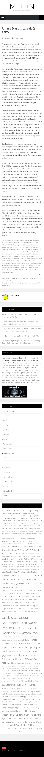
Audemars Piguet (9, 411)
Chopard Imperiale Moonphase (22, 370)
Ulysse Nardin (8, 491)
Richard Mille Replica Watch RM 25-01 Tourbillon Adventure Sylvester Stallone (21, 715)
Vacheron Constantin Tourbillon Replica (22, 382)
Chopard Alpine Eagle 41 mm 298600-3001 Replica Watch (21, 518)
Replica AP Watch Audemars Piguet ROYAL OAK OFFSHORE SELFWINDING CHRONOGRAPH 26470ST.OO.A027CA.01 (21, 671)
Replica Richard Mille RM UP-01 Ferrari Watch (15, 270)
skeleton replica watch (9, 146)
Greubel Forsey (8, 453)
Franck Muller (7, 444)
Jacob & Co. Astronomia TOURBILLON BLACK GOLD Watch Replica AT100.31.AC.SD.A (22, 564)
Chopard (6, 435)
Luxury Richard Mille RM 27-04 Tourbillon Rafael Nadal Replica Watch (21, 643)
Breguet (6, 425)
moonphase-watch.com (10, 358)
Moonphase (7, 467)
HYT (4, 458)
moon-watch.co (7, 363)
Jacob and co (8, 463)
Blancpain (6, 416)
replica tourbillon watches (16, 380)
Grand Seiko (7, 449)
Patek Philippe (8, 472)
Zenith (5, 496)
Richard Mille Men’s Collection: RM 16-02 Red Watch (21, 336)
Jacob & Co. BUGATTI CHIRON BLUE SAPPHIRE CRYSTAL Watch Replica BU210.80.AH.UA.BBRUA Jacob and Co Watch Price (21, 249)
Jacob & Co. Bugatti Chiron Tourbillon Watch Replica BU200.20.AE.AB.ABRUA (22, 572)
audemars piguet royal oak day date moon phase (21, 365)
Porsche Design (8, 477)
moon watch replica (34, 363)
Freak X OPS (15, 224)
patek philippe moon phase (25, 375)
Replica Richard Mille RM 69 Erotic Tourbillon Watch (22, 268)
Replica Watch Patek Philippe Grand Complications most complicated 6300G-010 (22, 694)
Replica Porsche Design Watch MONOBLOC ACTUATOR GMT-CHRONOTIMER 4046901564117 (20, 678)
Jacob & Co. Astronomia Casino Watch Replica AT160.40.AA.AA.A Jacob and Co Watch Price (22, 544)
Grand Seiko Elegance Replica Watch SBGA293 (18, 240)
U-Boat (5, 486)
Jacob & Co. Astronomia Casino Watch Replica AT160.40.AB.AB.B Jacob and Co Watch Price (22, 550)
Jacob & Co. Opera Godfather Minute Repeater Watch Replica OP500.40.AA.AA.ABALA (20, 606)
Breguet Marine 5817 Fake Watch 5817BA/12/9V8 (21, 511)
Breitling (6, 430)
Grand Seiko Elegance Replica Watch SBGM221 (14, 533)
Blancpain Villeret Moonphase (12, 368)
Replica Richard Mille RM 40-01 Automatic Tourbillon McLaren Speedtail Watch (21, 263)
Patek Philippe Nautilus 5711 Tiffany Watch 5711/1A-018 (20, 659)
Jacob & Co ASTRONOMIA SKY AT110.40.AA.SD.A (14, 637)
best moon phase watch (31, 358)
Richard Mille (7, 482)
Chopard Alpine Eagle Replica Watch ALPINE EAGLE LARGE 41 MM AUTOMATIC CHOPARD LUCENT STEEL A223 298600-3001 (22, 523)
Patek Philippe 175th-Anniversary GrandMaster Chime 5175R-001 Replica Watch (21, 651)
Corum (5, 439)
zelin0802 (7, 38)
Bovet (5, 420)
